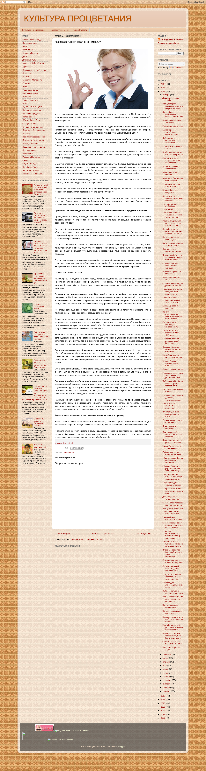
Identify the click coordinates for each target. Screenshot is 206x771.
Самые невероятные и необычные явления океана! (172, 619)
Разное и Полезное (31, 157)
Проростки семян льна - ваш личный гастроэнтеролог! (40, 278)
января (166, 95)
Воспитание (27, 50)
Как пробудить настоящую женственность (170, 324)
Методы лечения (30, 93)
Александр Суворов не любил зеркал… (172, 179)
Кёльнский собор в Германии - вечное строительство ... (172, 215)
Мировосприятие (30, 100)
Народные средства (31, 110)
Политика (26, 133)
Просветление (29, 150)
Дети (24, 56)
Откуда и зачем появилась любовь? (172, 250)
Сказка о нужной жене (172, 369)
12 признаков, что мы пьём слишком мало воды (172, 490)
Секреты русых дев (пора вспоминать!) (172, 643)
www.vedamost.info (64, 443)
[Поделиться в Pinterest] (82, 448)
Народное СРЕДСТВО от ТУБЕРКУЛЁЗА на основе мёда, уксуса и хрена (41, 247)
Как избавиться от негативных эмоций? (173, 356)
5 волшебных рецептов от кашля (172, 518)
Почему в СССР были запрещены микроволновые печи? (40, 217)
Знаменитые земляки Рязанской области (39, 422)
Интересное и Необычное (34, 70)
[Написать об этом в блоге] (74, 448)
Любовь (25, 87)
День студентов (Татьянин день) (170, 498)
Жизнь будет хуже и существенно (171, 447)
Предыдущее (143, 533)
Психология (68, 452)
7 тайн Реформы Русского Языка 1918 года (170, 332)
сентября (167, 680)
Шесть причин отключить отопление (168, 406)
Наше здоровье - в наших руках (170, 238)
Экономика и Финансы (32, 174)
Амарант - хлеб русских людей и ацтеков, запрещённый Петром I (41, 189)
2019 (163, 703)
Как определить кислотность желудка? (169, 206)
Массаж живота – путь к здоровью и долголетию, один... (172, 375)
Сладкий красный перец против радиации (170, 265)
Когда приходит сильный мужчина (171, 484)
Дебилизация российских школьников (168, 140)
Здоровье (26, 67)
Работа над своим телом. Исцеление (171, 453)
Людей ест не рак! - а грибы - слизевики (172, 441)
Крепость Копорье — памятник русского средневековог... (172, 300)
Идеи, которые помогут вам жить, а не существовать (172, 106)
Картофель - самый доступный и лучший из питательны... (172, 627)
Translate (178, 68)
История (26, 76)
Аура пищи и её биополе (169, 173)
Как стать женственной (40, 446)
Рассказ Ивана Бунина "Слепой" (172, 390)
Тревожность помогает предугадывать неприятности (172, 291)
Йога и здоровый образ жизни (170, 167)
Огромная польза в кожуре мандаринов (172, 561)
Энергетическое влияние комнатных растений (172, 198)
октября (167, 684)
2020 (163, 707)
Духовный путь (29, 60)
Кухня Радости (80, 30)
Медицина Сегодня (31, 90)
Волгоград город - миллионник (170, 606)
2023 (163, 718)
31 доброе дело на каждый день (171, 185)
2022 (163, 714)
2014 (163, 84)
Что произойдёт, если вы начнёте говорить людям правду (172, 257)
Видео (25, 46)
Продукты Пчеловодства (33, 147)
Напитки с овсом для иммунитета (172, 612)
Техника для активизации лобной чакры (172, 585)
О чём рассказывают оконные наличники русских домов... (172, 525)
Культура (26, 83)
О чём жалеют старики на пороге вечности (172, 504)
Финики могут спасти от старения (172, 421)
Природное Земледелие (33, 140)
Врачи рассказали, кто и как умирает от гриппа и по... (172, 599)
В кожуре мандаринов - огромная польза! (172, 244)
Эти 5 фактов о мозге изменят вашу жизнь (172, 153)
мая (165, 665)
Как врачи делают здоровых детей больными (170, 341)
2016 (163, 91)
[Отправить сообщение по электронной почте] (66, 448)
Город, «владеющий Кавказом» (171, 121)
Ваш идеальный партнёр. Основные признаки (172, 434)
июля (165, 673)
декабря (167, 691)
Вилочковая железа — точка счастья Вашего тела (40, 363)
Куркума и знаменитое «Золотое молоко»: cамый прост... (172, 576)
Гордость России (30, 53)
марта (166, 658)
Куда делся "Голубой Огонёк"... (172, 147)
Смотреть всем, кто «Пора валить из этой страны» (171, 160)
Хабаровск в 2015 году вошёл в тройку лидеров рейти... (172, 383)
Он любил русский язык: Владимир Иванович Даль (170, 568)
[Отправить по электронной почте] (71, 448)
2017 (163, 696)
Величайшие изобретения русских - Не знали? (172, 114)
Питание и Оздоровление (34, 130)
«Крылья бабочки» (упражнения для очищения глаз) (171, 468)
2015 (163, 88)
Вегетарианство (29, 43)
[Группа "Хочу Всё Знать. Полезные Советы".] (72, 731)
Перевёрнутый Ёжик (59, 30)
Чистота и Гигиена (30, 170)
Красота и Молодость (32, 80)
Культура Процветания (33, 30)
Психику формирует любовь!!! (171, 272)
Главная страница (102, 533)
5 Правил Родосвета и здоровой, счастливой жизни (172, 397)
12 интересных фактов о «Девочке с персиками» (172, 460)
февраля (167, 654)
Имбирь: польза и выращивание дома (172, 592)
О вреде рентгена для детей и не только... (172, 284)
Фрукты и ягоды (29, 164)
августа (166, 677)
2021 (163, 711)
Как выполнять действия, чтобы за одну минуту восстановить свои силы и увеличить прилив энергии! (34, 393)
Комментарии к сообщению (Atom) (86, 539)
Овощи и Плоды (29, 124)
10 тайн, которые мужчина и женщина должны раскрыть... (172, 544)
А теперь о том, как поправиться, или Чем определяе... (171, 635)
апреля (166, 662)
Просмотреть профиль (168, 43)
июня (165, 669)
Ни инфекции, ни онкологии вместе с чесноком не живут (172, 231)
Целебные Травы (30, 167)
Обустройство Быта (31, 120)
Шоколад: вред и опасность (170, 307)
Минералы (27, 97)
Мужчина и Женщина (32, 107)
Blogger (121, 747)
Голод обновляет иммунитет (170, 191)
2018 (163, 699)
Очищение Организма (32, 127)
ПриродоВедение (30, 144)
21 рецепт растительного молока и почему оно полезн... (171, 534)
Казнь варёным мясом (172, 126)
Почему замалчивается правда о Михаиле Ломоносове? (172, 315)
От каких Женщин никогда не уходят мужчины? (171, 349)
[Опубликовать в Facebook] (79, 448)
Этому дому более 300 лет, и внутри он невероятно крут (172, 511)
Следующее (62, 533)
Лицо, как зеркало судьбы (170, 99)
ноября (166, 688)
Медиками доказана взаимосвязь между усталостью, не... (172, 223)
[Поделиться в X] (76, 448)
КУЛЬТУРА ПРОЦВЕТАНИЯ (78, 18)
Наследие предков (31, 113)
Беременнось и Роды (32, 40)
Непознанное (28, 117)
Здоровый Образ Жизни (33, 63)
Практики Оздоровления (33, 137)
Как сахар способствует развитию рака (170, 132)
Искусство (27, 73)
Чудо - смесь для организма (170, 427)
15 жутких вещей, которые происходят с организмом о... (172, 476)
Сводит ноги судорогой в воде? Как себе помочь (41, 335)
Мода (24, 103)
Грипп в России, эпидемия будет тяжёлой (170, 363)
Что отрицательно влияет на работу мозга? (171, 414)
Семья (25, 160)
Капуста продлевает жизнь (39, 306)
